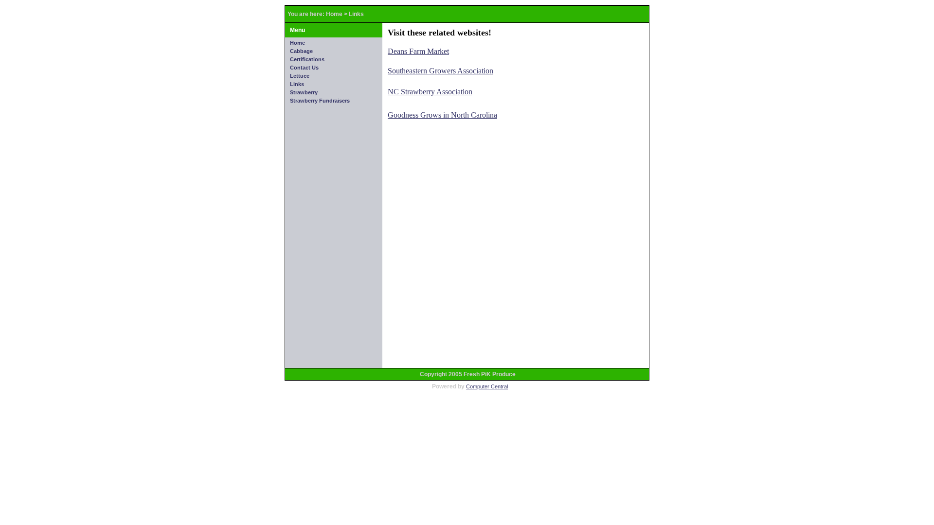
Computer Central (487, 386)
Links (356, 14)
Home (334, 14)
